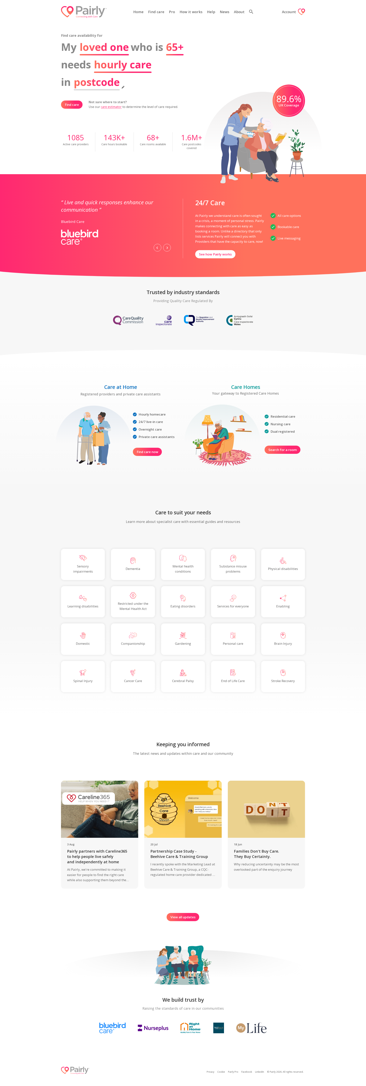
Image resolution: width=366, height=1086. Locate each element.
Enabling (283, 606)
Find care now (147, 452)
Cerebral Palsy (183, 681)
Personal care (233, 643)
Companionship (133, 643)
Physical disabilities (283, 569)
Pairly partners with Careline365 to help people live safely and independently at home (97, 856)
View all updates (183, 917)
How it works (191, 11)
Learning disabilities (82, 606)
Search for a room (282, 450)
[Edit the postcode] (123, 86)
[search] (252, 12)
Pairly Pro (233, 1071)
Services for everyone (233, 606)
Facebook (246, 1071)
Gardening (183, 643)
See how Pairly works (215, 254)
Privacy (210, 1071)
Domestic (83, 643)
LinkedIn (259, 1071)
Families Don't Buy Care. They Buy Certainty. (256, 854)
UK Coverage (289, 105)
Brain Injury (283, 643)
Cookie (221, 1071)
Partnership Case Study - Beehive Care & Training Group (179, 854)
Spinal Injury (83, 681)
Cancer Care (133, 681)
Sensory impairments (83, 569)
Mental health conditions (183, 569)
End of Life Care (233, 681)
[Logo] (84, 12)
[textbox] (97, 82)
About (239, 11)
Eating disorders (182, 606)
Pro (172, 11)
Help (211, 11)
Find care (156, 11)
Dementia (133, 569)
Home (138, 11)
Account (289, 11)
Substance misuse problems (233, 569)
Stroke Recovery (283, 681)
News (224, 11)
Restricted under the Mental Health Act (133, 606)
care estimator (111, 107)
